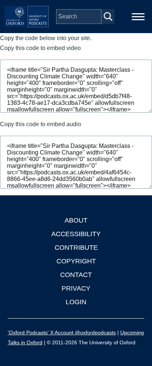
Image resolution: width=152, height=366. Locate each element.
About (76, 220)
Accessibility (76, 234)
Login (76, 302)
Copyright (76, 261)
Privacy (76, 288)
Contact (76, 274)
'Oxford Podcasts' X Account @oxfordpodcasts (62, 332)
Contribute (76, 247)
